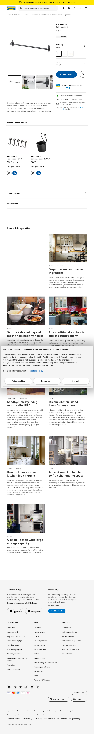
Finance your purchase (70, 649)
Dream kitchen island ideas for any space (63, 403)
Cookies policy (39, 711)
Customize (45, 381)
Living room (11, 398)
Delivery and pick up (69, 632)
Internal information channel (66, 715)
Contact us (11, 628)
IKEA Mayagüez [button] (58, 699)
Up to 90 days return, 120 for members (71, 108)
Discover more (53, 605)
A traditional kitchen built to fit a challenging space (67, 473)
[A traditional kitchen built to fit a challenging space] (68, 450)
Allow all (75, 381)
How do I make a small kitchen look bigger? (22, 473)
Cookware (60, 266)
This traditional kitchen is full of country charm (66, 334)
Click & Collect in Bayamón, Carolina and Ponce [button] (72, 104)
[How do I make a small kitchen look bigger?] (26, 450)
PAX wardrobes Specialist (71, 641)
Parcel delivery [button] (64, 99)
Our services (66, 628)
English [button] (79, 699)
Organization (22, 398)
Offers (36, 654)
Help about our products (16, 636)
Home (9, 15)
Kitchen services (68, 636)
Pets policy (38, 719)
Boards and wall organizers (61, 15)
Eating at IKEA (39, 658)
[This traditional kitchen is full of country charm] (68, 311)
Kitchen (26, 15)
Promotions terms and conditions (29, 715)
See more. (71, 2)
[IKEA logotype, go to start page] (11, 8)
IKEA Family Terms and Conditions (55, 719)
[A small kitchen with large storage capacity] (26, 518)
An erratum (11, 665)
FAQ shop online (13, 645)
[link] (65, 54)
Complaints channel (13, 719)
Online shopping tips (14, 641)
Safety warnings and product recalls (17, 659)
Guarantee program (14, 649)
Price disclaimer (48, 715)
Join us (36, 636)
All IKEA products (40, 641)
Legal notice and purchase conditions (19, 711)
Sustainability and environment (45, 662)
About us (37, 628)
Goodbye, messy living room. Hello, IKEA (22, 403)
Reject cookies (18, 381)
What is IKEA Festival (42, 680)
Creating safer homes (42, 667)
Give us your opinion (14, 669)
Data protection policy (67, 711)
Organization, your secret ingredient (66, 271)
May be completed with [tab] (17, 122)
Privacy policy (11, 715)
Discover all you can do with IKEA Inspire (22, 603)
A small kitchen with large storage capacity (25, 541)
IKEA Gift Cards (67, 654)
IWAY (36, 675)
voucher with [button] (72, 86)
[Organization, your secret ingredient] (68, 248)
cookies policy (36, 371)
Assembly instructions (15, 654)
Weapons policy (74, 719)
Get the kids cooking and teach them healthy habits (25, 334)
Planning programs (69, 645)
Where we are (39, 632)
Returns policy (27, 719)
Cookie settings (52, 711)
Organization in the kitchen (40, 15)
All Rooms (17, 15)
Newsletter (38, 671)
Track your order (13, 632)
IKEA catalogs (39, 645)
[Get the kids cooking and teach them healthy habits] (26, 311)
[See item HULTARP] (18, 143)
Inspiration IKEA (40, 649)
